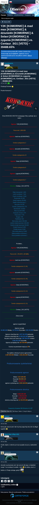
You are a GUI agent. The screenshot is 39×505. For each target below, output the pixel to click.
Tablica (10, 15)
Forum (3, 15)
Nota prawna (4, 492)
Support (28, 15)
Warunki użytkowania (15, 492)
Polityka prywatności (28, 492)
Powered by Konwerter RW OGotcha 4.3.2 (19, 408)
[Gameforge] (19, 494)
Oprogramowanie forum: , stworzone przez (19, 501)
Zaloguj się (4, 2)
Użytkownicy (18, 15)
